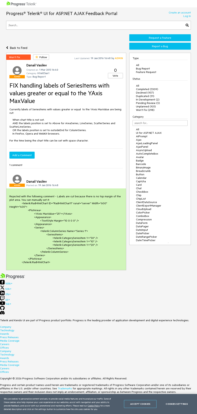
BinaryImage (143, 167)
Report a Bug (160, 46)
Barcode (141, 164)
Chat (139, 188)
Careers (4, 344)
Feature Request (146, 72)
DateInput (142, 230)
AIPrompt (141, 136)
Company (5, 327)
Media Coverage (9, 340)
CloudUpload (143, 209)
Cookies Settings (177, 403)
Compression (144, 219)
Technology (7, 330)
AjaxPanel (142, 146)
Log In (187, 16)
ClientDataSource (146, 202)
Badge (140, 160)
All (137, 65)
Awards (4, 333)
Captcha (141, 181)
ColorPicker (143, 212)
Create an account (180, 12)
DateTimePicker (145, 240)
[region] (98, 404)
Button (140, 174)
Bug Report (143, 68)
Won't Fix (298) (145, 110)
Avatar (140, 157)
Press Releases (9, 337)
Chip (138, 195)
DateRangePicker (146, 236)
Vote (115, 75)
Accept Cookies (140, 403)
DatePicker (142, 233)
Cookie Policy (94, 405)
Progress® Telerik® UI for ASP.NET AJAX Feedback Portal (61, 13)
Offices (4, 347)
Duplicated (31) (145, 96)
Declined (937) (145, 92)
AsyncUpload (144, 150)
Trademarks (65, 388)
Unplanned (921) (146, 106)
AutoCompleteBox (147, 153)
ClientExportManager (148, 205)
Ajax (138, 139)
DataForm (142, 223)
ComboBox (142, 216)
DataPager (142, 226)
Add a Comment (22, 155)
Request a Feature (160, 37)
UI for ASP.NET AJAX (149, 133)
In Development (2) (147, 99)
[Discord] (2, 313)
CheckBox (142, 191)
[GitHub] (2, 309)
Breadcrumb (143, 171)
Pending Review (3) (148, 103)
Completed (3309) (147, 89)
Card (139, 185)
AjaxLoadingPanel (147, 143)
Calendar (141, 178)
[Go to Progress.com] (12, 278)
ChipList (141, 198)
